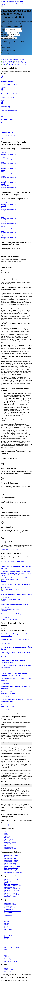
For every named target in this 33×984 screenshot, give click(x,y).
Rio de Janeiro (8, 926)
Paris (5, 940)
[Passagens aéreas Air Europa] (10, 64)
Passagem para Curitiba (10, 869)
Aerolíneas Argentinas (10, 842)
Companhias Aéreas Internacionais (13, 909)
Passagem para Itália (9, 887)
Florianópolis (8, 929)
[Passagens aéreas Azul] (7, 61)
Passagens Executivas (10, 904)
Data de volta (4, 34)
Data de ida (4, 32)
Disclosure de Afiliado (10, 961)
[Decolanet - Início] (12, 1)
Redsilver (7, 968)
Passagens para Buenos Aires (12, 888)
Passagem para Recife (10, 858)
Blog (15, 3)
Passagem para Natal (10, 864)
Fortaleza (6, 921)
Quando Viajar (8, 915)
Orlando (6, 937)
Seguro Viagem (25, 3)
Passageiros (4, 36)
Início (2, 3)
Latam (6, 834)
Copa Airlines (8, 841)
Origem (3, 29)
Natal (5, 928)
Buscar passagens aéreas (7, 825)
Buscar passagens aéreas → (8, 38)
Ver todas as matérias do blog (9, 619)
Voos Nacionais (8, 906)
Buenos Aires (8, 935)
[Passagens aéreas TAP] (19, 61)
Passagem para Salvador (11, 857)
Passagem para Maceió (10, 861)
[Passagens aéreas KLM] (9, 63)
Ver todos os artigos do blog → (16, 713)
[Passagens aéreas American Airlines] (23, 63)
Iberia (5, 845)
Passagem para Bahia (10, 863)
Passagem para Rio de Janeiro (12, 866)
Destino (3, 31)
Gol (5, 831)
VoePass (6, 837)
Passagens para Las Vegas (11, 890)
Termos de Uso (8, 960)
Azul (5, 833)
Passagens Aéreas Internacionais (13, 907)
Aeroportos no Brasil (10, 914)
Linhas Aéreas (8, 912)
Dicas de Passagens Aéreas (11, 947)
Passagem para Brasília (10, 871)
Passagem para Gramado (11, 868)
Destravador (7, 971)
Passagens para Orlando (11, 881)
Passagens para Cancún (10, 882)
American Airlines (9, 844)
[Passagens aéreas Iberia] (3, 64)
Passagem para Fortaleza (11, 860)
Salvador (6, 923)
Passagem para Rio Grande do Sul (13, 872)
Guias (5, 949)
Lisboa (6, 938)
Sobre (19, 3)
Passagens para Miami (10, 891)
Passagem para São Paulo (11, 855)
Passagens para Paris (10, 896)
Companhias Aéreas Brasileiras (12, 911)
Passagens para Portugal (11, 879)
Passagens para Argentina (11, 893)
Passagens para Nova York (11, 895)
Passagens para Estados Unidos (13, 885)
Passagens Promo (9, 903)
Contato (3, 4)
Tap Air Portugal (8, 839)
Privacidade (7, 958)
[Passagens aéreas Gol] (7, 59)
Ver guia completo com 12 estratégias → (12, 549)
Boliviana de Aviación (10, 848)
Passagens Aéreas (9, 3)
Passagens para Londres (11, 884)
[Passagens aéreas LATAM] (18, 59)
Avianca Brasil (8, 836)
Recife (6, 924)
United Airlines (8, 847)
